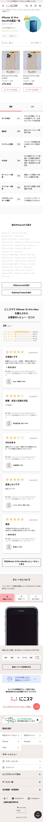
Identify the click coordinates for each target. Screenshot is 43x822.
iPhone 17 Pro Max (19, 233)
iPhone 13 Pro (7, 258)
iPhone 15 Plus (20, 245)
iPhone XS (19, 270)
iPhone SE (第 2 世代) (10, 264)
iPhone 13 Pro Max (27, 255)
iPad (4, 748)
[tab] (6, 657)
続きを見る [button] (12, 367)
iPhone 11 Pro (7, 267)
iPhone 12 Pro (20, 261)
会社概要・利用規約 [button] (10, 790)
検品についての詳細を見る (21, 667)
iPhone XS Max (8, 270)
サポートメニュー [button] (9, 754)
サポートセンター (12, 761)
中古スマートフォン (12, 10)
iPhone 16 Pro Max (9, 239)
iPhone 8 (18, 273)
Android (27, 742)
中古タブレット (29, 735)
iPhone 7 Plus (29, 273)
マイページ (10, 767)
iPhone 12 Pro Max (29, 10)
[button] (10, 31)
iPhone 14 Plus (8, 249)
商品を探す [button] (6, 728)
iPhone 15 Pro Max (32, 242)
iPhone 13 (32, 258)
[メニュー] (3, 6)
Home (3, 10)
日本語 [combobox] (19, 810)
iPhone (20, 10)
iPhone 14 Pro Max (23, 249)
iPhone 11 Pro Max (27, 264)
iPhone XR (28, 267)
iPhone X (29, 270)
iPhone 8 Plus (7, 273)
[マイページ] (31, 6)
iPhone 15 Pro (7, 245)
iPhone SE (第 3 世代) (10, 255)
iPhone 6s (6, 276)
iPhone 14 (19, 252)
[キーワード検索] (26, 6)
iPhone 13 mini (20, 258)
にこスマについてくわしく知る (17, 707)
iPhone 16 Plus (8, 242)
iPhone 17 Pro (7, 236)
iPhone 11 (18, 267)
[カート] (40, 6)
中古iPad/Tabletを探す (21, 293)
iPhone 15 (32, 245)
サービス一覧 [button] (7, 782)
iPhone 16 (19, 242)
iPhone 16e (19, 236)
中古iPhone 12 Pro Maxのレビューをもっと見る (21, 562)
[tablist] (21, 658)
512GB (37, 10)
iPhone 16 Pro (24, 239)
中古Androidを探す (21, 285)
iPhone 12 (32, 261)
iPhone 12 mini (8, 261)
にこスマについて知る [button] (11, 774)
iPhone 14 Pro (7, 252)
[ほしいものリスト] (35, 6)
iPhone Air (6, 233)
